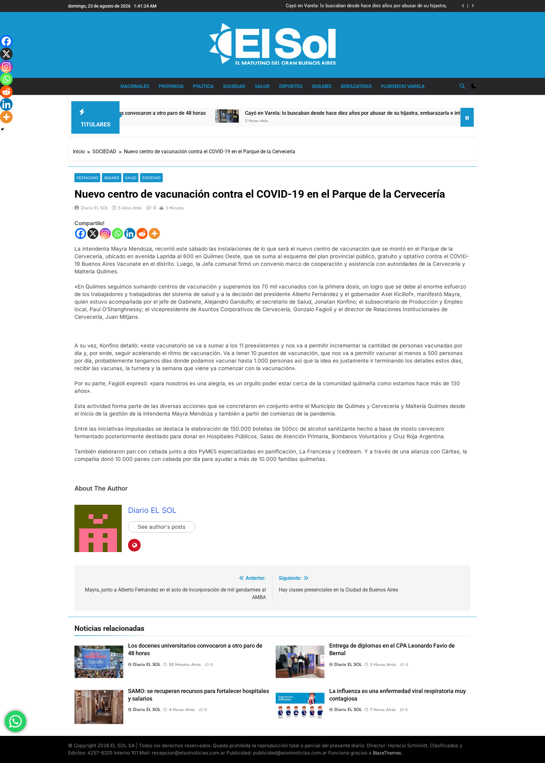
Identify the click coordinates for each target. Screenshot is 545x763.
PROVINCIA (171, 86)
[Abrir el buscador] (462, 86)
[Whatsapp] (117, 233)
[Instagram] (105, 233)
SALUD (262, 86)
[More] (154, 233)
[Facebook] (80, 233)
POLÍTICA (203, 86)
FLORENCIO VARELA (403, 86)
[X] (92, 233)
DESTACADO (87, 177)
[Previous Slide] (463, 6)
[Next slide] (472, 6)
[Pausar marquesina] (467, 117)
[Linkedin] (129, 233)
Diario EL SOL (94, 208)
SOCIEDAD (234, 86)
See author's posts (161, 527)
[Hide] (2, 129)
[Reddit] (142, 233)
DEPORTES (290, 86)
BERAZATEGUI (356, 86)
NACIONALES (134, 86)
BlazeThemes (387, 752)
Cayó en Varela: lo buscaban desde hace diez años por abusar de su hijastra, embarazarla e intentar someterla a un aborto (366, 6)
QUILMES (321, 86)
